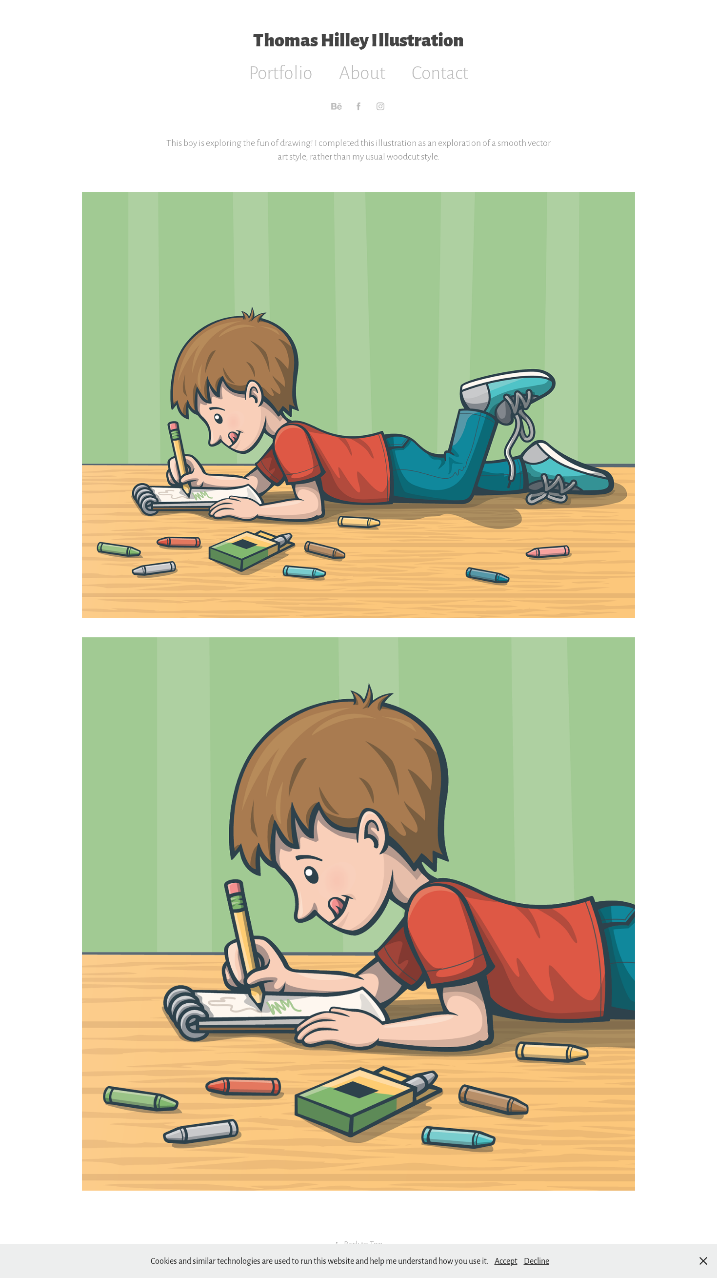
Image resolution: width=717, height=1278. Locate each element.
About (362, 72)
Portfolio (281, 72)
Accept (506, 1260)
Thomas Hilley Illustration (358, 38)
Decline (536, 1260)
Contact (440, 72)
